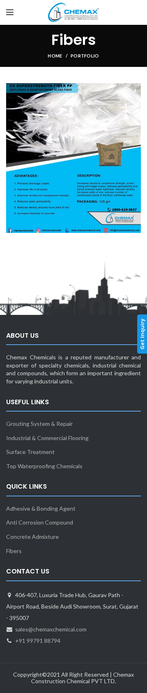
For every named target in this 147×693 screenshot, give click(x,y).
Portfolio (85, 55)
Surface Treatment (30, 451)
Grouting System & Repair (39, 423)
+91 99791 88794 (37, 640)
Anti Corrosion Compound (39, 522)
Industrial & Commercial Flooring (47, 437)
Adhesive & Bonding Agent (41, 508)
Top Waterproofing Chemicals (44, 466)
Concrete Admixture (32, 536)
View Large (135, 89)
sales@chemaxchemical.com (51, 629)
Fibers (14, 550)
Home (55, 55)
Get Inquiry (142, 334)
